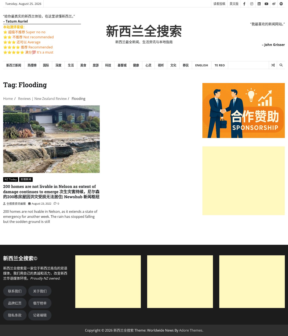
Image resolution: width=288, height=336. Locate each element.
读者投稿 (219, 4)
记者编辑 (40, 315)
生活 (71, 65)
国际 (46, 65)
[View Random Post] (273, 65)
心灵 (148, 65)
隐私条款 (15, 315)
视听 (161, 65)
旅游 (96, 65)
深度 (58, 65)
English (201, 65)
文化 (173, 65)
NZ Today (11, 179)
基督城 (122, 65)
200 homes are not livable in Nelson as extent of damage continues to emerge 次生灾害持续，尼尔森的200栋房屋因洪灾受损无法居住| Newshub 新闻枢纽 (51, 191)
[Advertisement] (243, 180)
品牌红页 (15, 303)
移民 (186, 65)
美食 (83, 65)
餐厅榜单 (40, 303)
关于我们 (40, 291)
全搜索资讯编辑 (16, 203)
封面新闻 (26, 179)
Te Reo (220, 65)
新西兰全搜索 (144, 31)
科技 (108, 65)
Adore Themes (190, 330)
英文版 (234, 4)
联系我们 (15, 291)
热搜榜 (32, 65)
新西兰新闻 (13, 65)
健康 (136, 65)
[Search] (281, 65)
